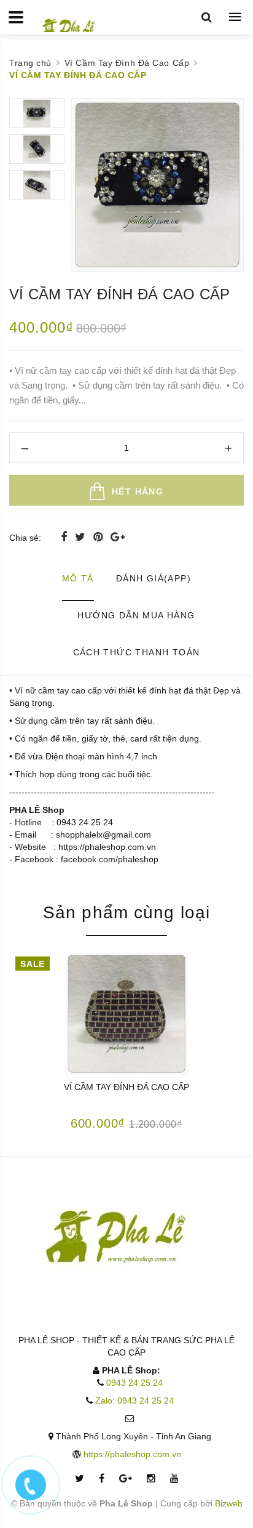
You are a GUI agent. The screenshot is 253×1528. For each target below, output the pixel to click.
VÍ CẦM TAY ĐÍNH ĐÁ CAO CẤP (126, 1087)
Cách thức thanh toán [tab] (136, 652)
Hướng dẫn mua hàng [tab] (136, 615)
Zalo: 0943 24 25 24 (134, 1400)
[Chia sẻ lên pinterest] (99, 537)
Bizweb (229, 1503)
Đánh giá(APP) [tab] (153, 578)
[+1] (118, 537)
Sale (32, 964)
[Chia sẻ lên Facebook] (65, 537)
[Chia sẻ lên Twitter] (81, 537)
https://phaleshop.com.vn (132, 1454)
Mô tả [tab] (78, 578)
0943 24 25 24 (134, 1383)
